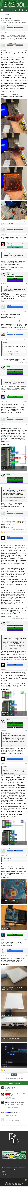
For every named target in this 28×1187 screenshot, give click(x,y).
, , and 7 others (14, 301)
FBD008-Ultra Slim (15, 1112)
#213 (25, 542)
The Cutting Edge (11, 1088)
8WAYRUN (21, 1183)
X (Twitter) (4, 1173)
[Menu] (2, 10)
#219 (25, 939)
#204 (25, 250)
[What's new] (22, 10)
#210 (25, 424)
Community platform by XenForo (14, 1182)
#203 (25, 234)
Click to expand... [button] (14, 354)
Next (19, 1074)
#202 (25, 50)
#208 (25, 377)
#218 (25, 855)
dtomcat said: (5, 488)
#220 (25, 955)
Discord (3, 1171)
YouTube (4, 1174)
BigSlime (6, 1097)
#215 (25, 669)
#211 (26, 485)
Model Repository (14, 1107)
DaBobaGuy (7, 1120)
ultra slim (24, 22)
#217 (25, 763)
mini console (18, 20)
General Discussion (15, 1120)
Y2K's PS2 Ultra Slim (11, 1087)
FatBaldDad (7, 1114)
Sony (10, 1097)
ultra (19, 22)
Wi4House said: (5, 858)
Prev (9, 1074)
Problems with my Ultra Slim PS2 (14, 1119)
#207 (25, 339)
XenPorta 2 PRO (8, 1183)
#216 (25, 730)
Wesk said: (4, 342)
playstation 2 (4, 22)
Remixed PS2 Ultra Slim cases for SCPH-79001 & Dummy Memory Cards (16, 1104)
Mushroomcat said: (6, 380)
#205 (25, 283)
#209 (25, 401)
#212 (25, 518)
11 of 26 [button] (14, 1074)
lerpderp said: (5, 253)
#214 (25, 632)
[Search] (26, 10)
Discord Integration (8, 1184)
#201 (25, 32)
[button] (19, 10)
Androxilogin (7, 1107)
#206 (25, 311)
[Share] (23, 32)
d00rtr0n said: (5, 636)
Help (23, 1179)
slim (16, 22)
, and (11, 223)
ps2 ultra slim (11, 22)
